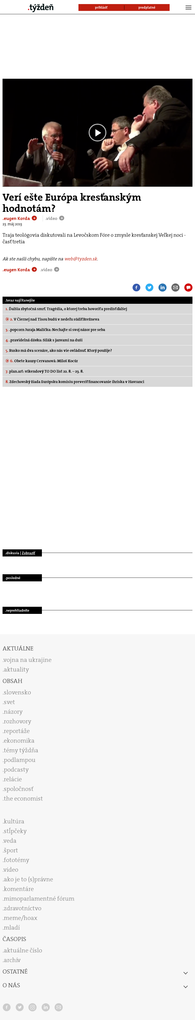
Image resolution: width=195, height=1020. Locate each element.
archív (12, 960)
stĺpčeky (15, 831)
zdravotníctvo (22, 908)
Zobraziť (28, 553)
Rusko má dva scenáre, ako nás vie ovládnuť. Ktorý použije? (59, 350)
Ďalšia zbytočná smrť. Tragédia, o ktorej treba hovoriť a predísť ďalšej (66, 308)
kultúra (14, 821)
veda (10, 841)
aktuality (16, 669)
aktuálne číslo (23, 950)
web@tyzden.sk (80, 259)
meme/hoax (20, 918)
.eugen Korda (17, 218)
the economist (23, 798)
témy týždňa (21, 750)
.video (51, 218)
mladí (12, 927)
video (11, 870)
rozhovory (17, 721)
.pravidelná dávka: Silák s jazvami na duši (44, 340)
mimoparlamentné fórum (39, 899)
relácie (13, 779)
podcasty (16, 770)
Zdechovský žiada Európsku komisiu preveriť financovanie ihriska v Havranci (75, 381)
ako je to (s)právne (28, 879)
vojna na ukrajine (28, 660)
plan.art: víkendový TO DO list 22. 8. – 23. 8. (45, 371)
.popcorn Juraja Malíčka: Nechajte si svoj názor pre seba (55, 329)
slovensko (17, 692)
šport (11, 850)
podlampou (20, 760)
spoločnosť (19, 789)
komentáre (19, 889)
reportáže (17, 731)
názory (13, 712)
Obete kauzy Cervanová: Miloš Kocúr (44, 360)
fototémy (16, 860)
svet (9, 702)
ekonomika (19, 741)
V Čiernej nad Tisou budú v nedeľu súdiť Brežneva (54, 319)
